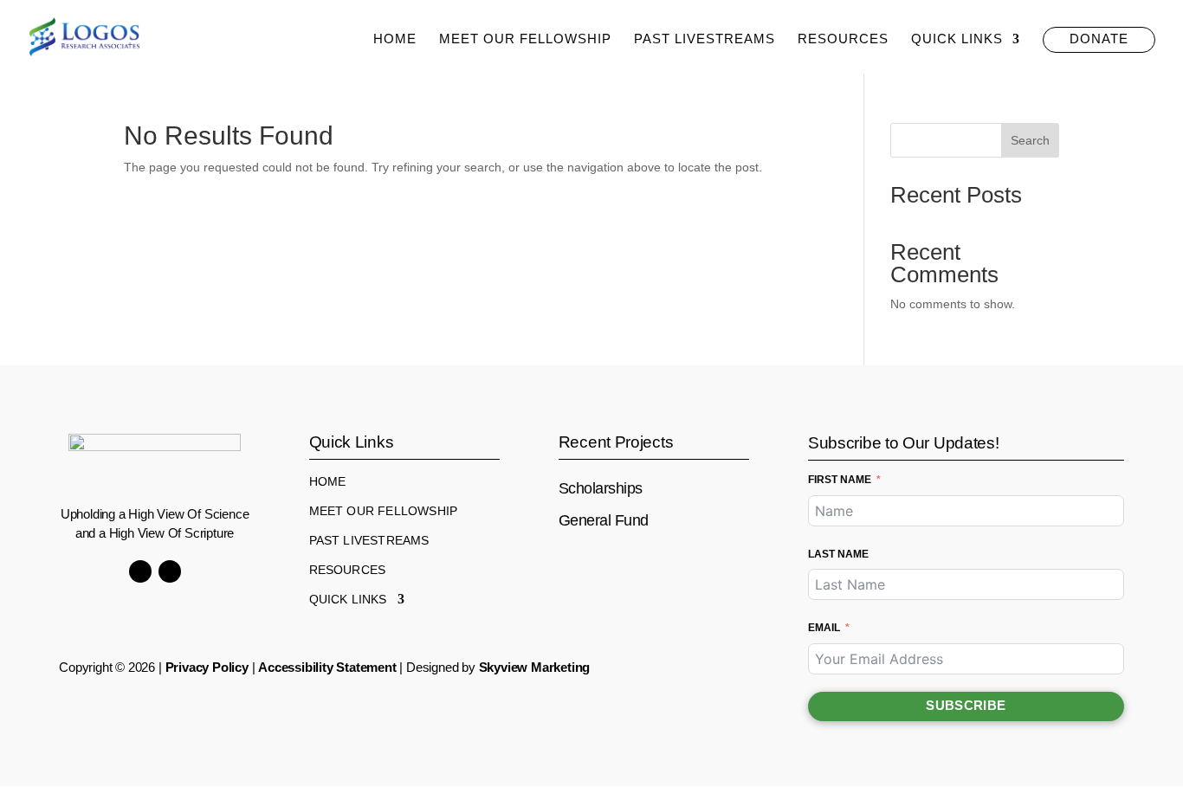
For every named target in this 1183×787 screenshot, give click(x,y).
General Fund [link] (604, 520)
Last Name (838, 554)
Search (1030, 140)
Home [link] (395, 39)
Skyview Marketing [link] (535, 667)
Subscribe (965, 705)
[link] (84, 35)
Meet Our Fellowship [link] (525, 39)
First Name (839, 480)
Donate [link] (1099, 38)
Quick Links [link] (957, 39)
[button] (140, 571)
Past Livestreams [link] (704, 39)
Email (824, 628)
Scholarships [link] (601, 488)
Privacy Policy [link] (207, 667)
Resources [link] (843, 39)
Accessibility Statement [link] (327, 667)
